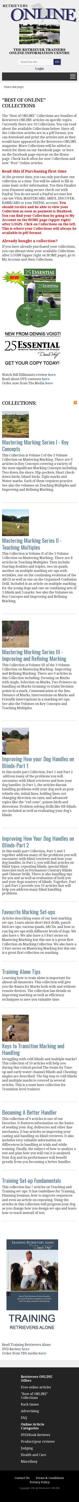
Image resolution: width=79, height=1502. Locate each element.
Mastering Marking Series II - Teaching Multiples (32, 543)
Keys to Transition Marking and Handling (33, 1049)
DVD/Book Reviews (35, 1435)
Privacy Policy (40, 1482)
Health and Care (33, 1455)
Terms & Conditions (50, 1478)
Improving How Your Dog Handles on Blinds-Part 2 (38, 841)
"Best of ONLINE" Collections (34, 1396)
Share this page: (14, 86)
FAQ (24, 1418)
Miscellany (29, 1461)
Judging (27, 1448)
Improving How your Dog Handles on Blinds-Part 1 (38, 762)
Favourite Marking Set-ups (28, 912)
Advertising (30, 1411)
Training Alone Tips (21, 971)
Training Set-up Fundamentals (31, 1180)
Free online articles (36, 1387)
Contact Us (22, 1478)
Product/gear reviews (37, 1441)
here (52, 375)
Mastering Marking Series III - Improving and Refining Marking (34, 655)
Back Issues (30, 1404)
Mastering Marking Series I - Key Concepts (35, 445)
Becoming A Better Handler (29, 1112)
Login (39, 68)
